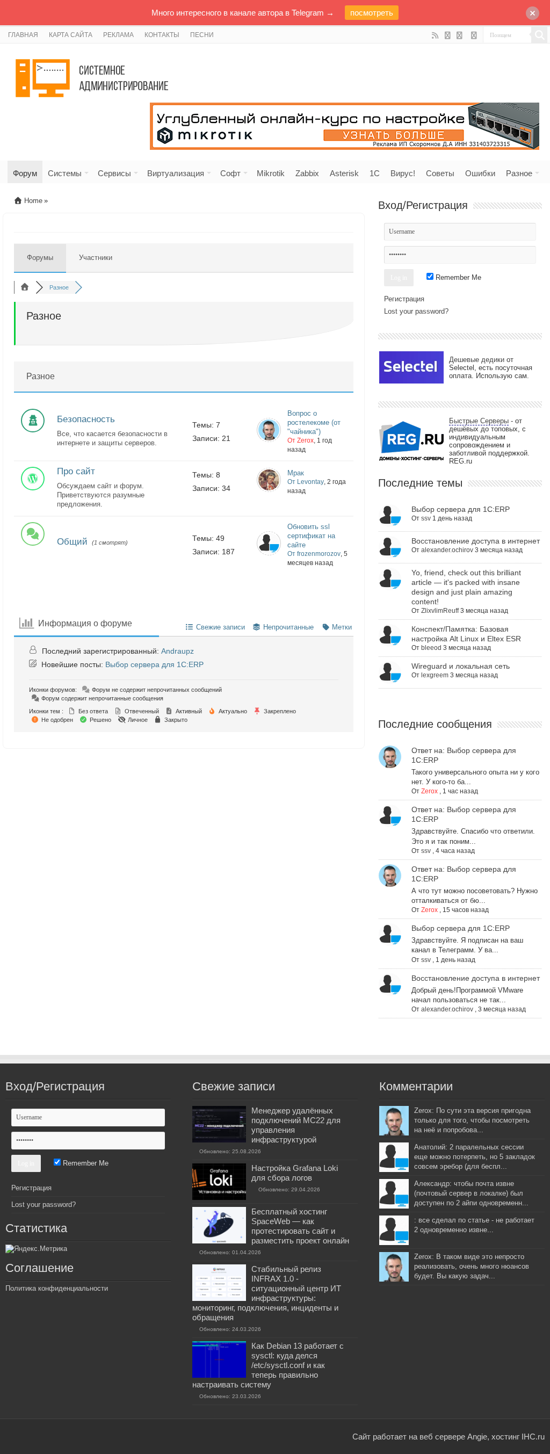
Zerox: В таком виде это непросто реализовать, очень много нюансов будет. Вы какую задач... (471, 1266)
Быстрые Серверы (479, 421)
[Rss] (435, 35)
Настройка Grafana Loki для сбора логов (294, 1172)
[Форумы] (25, 287)
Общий (72, 542)
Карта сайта (70, 35)
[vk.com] (459, 35)
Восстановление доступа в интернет (475, 541)
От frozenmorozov (314, 554)
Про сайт (76, 471)
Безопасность (86, 419)
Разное (519, 173)
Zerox (429, 791)
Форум (25, 173)
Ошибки (480, 173)
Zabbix (307, 173)
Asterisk (344, 173)
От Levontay (305, 482)
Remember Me (457, 277)
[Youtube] (448, 35)
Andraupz (177, 651)
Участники (95, 258)
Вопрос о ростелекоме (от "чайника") (314, 422)
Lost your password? (416, 311)
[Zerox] (269, 440)
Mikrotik (271, 173)
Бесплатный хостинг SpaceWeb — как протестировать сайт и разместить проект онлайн (300, 1226)
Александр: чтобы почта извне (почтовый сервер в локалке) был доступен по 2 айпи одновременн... (471, 1193)
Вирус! (402, 173)
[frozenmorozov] (269, 553)
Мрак (295, 473)
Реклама (118, 35)
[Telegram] (474, 35)
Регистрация (404, 299)
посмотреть (371, 12)
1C (375, 173)
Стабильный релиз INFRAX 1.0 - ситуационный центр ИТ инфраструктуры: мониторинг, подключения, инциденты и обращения (266, 1293)
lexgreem (434, 675)
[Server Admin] (93, 76)
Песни (202, 35)
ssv (426, 518)
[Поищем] (539, 35)
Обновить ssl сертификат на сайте (311, 536)
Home (32, 201)
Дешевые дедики (476, 360)
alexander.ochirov (447, 550)
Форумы (40, 258)
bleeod (431, 648)
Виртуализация (175, 173)
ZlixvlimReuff (440, 610)
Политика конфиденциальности (56, 1288)
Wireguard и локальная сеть (460, 666)
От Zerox (300, 440)
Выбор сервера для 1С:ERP (154, 664)
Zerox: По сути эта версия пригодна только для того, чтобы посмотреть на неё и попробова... (472, 1120)
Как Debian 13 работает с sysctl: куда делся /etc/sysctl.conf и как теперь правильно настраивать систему (268, 1365)
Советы (440, 173)
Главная (23, 35)
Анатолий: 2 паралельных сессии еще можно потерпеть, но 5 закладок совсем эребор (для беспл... (474, 1156)
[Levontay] (269, 490)
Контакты (161, 35)
